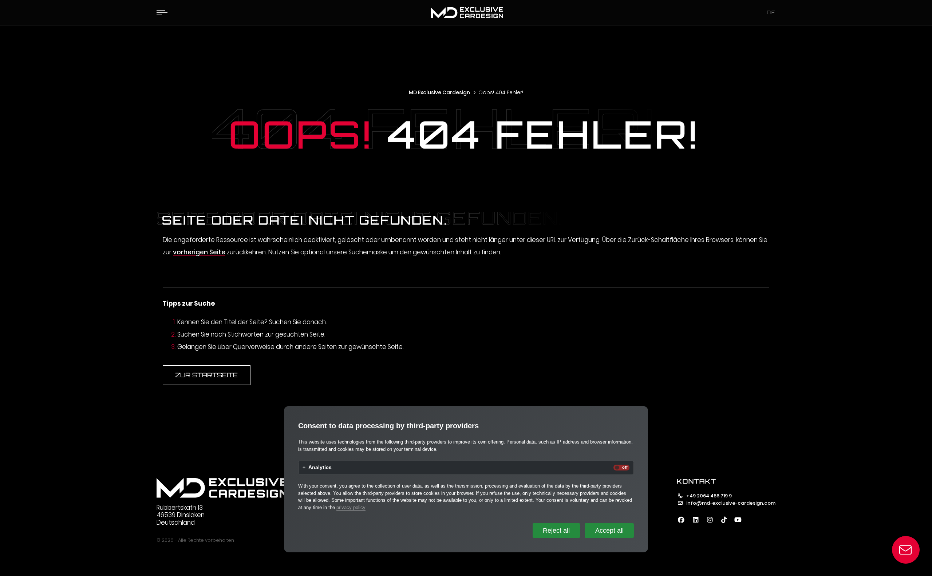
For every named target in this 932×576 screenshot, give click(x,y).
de (771, 12)
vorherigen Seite (199, 252)
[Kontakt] (906, 550)
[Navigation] (162, 12)
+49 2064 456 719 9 (709, 495)
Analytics (320, 467)
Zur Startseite (206, 375)
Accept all (609, 530)
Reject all (556, 530)
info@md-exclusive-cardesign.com (730, 503)
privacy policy (351, 507)
